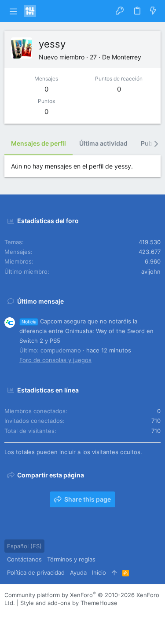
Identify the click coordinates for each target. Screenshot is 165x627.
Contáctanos (24, 559)
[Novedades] (153, 11)
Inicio (99, 572)
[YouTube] (61, 613)
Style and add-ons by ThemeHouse (68, 602)
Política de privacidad (36, 572)
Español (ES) (24, 546)
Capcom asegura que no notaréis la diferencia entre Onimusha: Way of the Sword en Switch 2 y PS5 (86, 331)
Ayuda (78, 572)
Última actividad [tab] (103, 143)
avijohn (151, 271)
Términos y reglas (71, 559)
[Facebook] (8, 613)
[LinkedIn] (35, 613)
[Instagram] (22, 613)
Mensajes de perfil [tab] (38, 143)
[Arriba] (114, 572)
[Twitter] (48, 613)
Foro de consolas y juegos (55, 359)
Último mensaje (40, 301)
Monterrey (126, 57)
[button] (13, 11)
